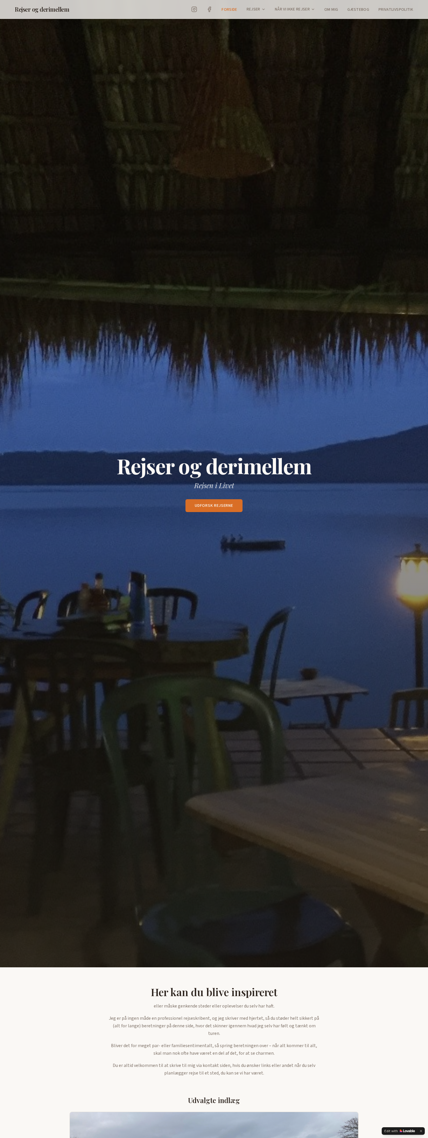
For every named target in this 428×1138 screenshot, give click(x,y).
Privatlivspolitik (396, 10)
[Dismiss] (421, 1131)
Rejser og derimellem (42, 9)
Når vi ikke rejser (292, 9)
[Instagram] (194, 9)
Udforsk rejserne (214, 506)
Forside (229, 10)
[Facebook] (209, 9)
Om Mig (331, 10)
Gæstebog (358, 10)
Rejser (253, 9)
